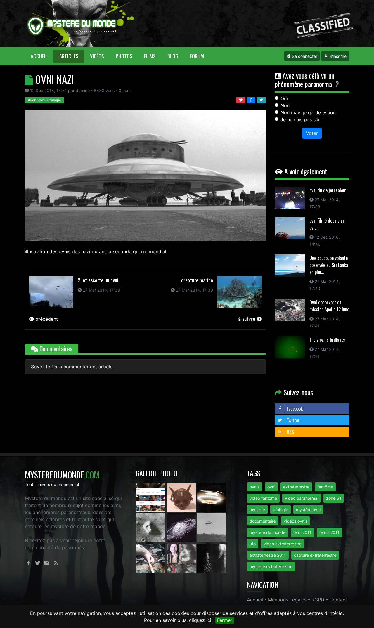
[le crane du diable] (182, 497)
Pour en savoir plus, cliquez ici (177, 620)
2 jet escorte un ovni (98, 280)
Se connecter (304, 56)
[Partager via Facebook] (252, 100)
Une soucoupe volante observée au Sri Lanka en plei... (328, 264)
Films (150, 56)
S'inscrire (337, 56)
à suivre (247, 319)
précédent (46, 319)
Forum (197, 56)
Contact (338, 600)
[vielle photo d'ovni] (211, 527)
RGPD (317, 600)
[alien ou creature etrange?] (151, 558)
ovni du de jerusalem (328, 190)
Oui (284, 98)
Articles (68, 56)
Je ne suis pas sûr (300, 119)
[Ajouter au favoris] (241, 100)
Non (285, 105)
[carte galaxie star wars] (182, 527)
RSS (289, 432)
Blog (172, 56)
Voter (312, 133)
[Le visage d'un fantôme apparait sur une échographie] (182, 558)
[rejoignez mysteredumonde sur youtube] (151, 497)
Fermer (224, 620)
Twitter (292, 420)
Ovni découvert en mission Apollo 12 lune (329, 306)
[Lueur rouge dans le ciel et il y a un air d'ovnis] (211, 497)
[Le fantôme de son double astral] (211, 558)
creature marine (197, 280)
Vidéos (97, 56)
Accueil (42, 56)
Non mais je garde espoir (308, 112)
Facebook (294, 408)
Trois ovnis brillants (327, 339)
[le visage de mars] (151, 527)
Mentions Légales (287, 600)
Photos (124, 56)
